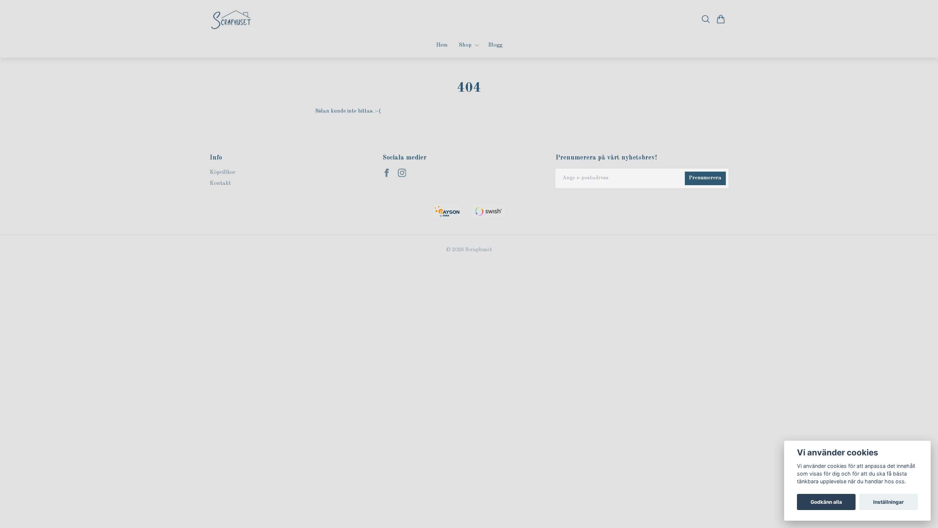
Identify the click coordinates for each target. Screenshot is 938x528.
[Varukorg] (720, 19)
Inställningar (888, 502)
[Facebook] (387, 173)
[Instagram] (402, 173)
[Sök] (705, 19)
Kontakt (220, 183)
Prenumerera (705, 178)
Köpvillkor (223, 172)
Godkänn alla (826, 502)
